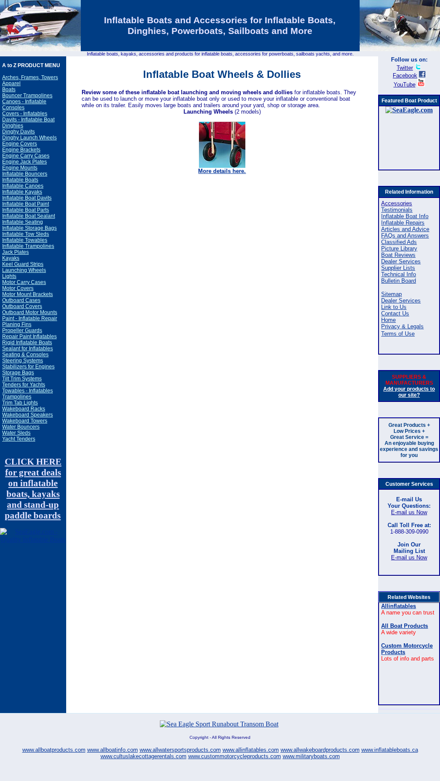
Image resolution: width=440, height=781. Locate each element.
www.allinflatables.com (251, 750)
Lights (9, 276)
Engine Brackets (21, 150)
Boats (8, 89)
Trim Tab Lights (20, 403)
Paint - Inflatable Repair (29, 318)
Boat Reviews (398, 255)
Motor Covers (18, 288)
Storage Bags (18, 373)
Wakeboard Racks (23, 409)
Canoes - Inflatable (24, 102)
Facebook (405, 75)
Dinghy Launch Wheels (29, 138)
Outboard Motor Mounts (29, 312)
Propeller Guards (22, 330)
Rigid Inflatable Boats (27, 343)
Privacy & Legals (402, 326)
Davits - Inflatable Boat (28, 120)
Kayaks (10, 258)
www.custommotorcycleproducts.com (234, 756)
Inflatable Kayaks (22, 192)
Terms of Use (398, 333)
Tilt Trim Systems (22, 379)
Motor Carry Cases (24, 282)
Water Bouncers (21, 427)
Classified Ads (399, 242)
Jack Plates (15, 252)
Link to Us (393, 307)
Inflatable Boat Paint (25, 204)
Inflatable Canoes (22, 186)
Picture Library (399, 248)
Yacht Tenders (18, 439)
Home (388, 320)
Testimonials (396, 210)
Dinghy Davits (18, 132)
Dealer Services (401, 261)
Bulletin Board (398, 281)
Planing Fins (16, 324)
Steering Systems (22, 361)
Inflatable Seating (22, 222)
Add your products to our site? (409, 392)
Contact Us (395, 313)
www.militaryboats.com (311, 756)
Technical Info (398, 274)
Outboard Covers (22, 306)
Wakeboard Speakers (27, 415)
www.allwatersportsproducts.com (180, 750)
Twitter (405, 68)
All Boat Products (404, 626)
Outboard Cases (21, 300)
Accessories (396, 203)
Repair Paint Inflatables (29, 336)
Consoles (13, 108)
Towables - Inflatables (27, 391)
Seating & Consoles (25, 355)
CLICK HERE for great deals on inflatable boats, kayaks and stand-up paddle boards (33, 489)
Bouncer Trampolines (27, 96)
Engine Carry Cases (25, 156)
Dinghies (12, 126)
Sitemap (391, 294)
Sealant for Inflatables (27, 349)
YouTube (405, 84)
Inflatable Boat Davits (27, 198)
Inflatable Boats (20, 180)
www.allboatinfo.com (112, 750)
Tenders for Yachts (23, 385)
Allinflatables (398, 606)
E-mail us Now (409, 512)
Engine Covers (19, 144)
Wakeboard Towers (24, 421)
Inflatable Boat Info (404, 216)
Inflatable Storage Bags (29, 228)
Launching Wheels (24, 270)
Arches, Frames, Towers (30, 77)
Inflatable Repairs (403, 222)
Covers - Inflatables (24, 114)
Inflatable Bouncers (24, 174)
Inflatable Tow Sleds (25, 234)
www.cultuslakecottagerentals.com (143, 756)
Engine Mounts (19, 168)
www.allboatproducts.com (54, 750)
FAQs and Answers (405, 235)
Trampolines (16, 397)
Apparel (11, 83)
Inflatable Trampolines (28, 246)
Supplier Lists (398, 268)
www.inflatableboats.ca (389, 750)
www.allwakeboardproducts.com (320, 750)
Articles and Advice (405, 229)
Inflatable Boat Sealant (28, 216)
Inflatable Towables (24, 240)
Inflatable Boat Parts (25, 210)
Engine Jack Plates (24, 162)
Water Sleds (16, 433)
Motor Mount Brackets (27, 294)
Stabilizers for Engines (28, 367)
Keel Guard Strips (22, 264)
